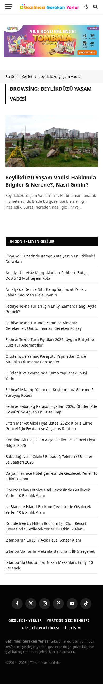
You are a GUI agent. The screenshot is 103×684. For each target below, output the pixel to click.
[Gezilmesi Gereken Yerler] (49, 6)
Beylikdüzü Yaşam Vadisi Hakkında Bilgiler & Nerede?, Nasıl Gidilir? (50, 181)
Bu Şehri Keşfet (18, 76)
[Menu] (8, 6)
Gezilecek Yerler (24, 620)
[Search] (95, 6)
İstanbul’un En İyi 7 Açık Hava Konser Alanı (43, 540)
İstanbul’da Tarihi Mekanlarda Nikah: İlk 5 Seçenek (50, 551)
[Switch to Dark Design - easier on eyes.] (86, 6)
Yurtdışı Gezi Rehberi (68, 620)
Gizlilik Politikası (41, 628)
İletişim (73, 628)
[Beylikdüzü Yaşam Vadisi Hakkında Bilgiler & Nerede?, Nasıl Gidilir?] (51, 141)
